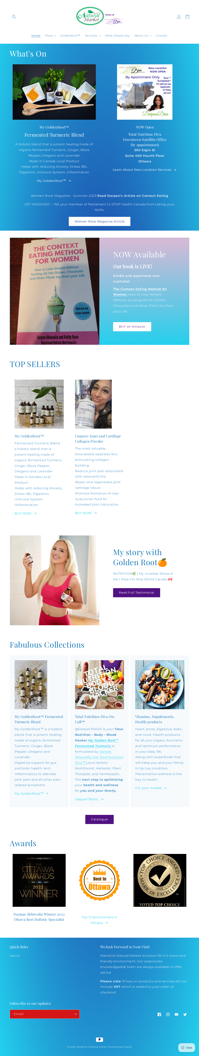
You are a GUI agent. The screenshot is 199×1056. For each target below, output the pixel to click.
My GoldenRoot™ (51, 181)
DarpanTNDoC (87, 799)
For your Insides (148, 788)
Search (15, 955)
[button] (14, 16)
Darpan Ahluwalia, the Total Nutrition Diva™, (99, 757)
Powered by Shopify (120, 1047)
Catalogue (99, 819)
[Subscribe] (75, 1014)
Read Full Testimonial (136, 592)
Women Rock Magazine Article (100, 221)
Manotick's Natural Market (91, 1047)
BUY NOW (23, 513)
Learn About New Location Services (142, 170)
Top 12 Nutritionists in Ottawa (100, 920)
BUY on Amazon (132, 326)
